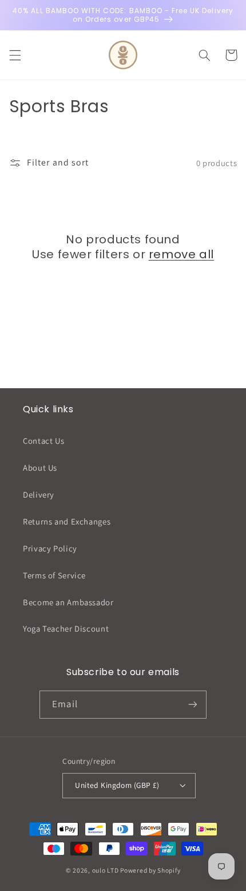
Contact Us (43, 440)
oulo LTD (105, 870)
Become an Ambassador (68, 602)
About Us (40, 467)
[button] (15, 55)
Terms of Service (54, 575)
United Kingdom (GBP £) (117, 785)
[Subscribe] (192, 705)
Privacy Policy (50, 548)
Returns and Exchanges (66, 521)
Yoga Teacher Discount (66, 628)
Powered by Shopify (150, 870)
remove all (181, 254)
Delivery (38, 494)
